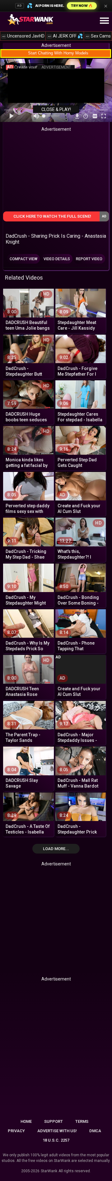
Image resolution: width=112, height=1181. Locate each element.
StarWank (49, 1171)
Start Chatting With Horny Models (58, 53)
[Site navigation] (104, 21)
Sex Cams (98, 35)
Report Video (89, 259)
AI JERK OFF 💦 (65, 35)
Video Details (57, 259)
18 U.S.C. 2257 (56, 1140)
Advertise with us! (57, 1130)
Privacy (16, 1130)
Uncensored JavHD (23, 35)
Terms (81, 1121)
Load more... (56, 848)
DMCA (95, 1130)
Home (26, 1121)
